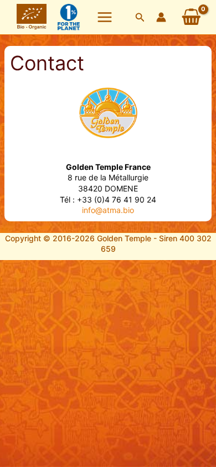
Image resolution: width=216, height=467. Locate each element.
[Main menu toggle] (105, 17)
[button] (140, 17)
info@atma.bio (108, 210)
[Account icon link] (161, 17)
